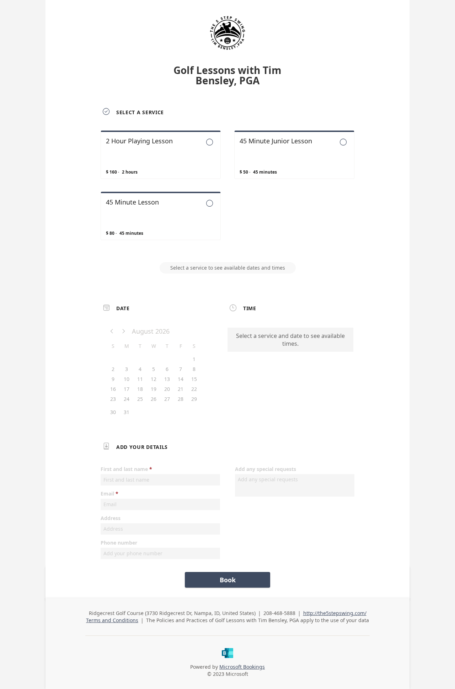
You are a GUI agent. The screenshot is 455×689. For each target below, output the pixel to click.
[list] (227, 192)
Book (228, 580)
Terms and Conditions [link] (112, 620)
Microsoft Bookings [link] (242, 666)
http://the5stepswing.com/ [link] (334, 613)
